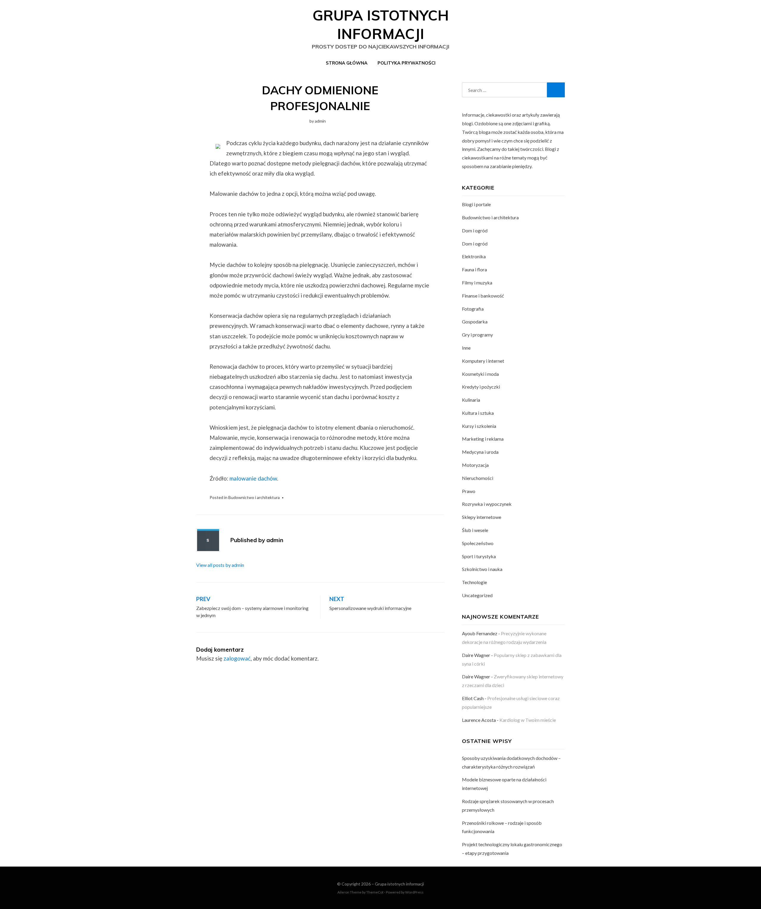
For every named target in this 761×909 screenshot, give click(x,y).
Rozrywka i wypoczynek (487, 504)
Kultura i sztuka (478, 413)
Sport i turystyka (479, 556)
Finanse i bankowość (483, 295)
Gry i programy (477, 334)
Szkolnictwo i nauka (482, 569)
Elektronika (474, 256)
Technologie (474, 582)
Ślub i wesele (475, 530)
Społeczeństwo (477, 543)
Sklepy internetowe (481, 517)
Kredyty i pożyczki (481, 386)
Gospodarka (475, 321)
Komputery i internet (483, 361)
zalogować (237, 658)
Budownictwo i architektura (254, 497)
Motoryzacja (475, 465)
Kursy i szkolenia (479, 426)
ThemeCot (374, 892)
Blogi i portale (476, 204)
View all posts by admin (220, 565)
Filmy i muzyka (477, 282)
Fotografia (473, 309)
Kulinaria (471, 400)
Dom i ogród (475, 230)
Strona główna (346, 63)
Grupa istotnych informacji (399, 883)
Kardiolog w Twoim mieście (527, 720)
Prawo (468, 491)
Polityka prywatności (406, 63)
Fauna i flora (474, 269)
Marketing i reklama (483, 439)
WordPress (414, 892)
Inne (466, 348)
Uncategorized (477, 595)
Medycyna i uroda (480, 452)
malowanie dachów (253, 478)
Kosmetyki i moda (480, 374)
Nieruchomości (477, 478)
